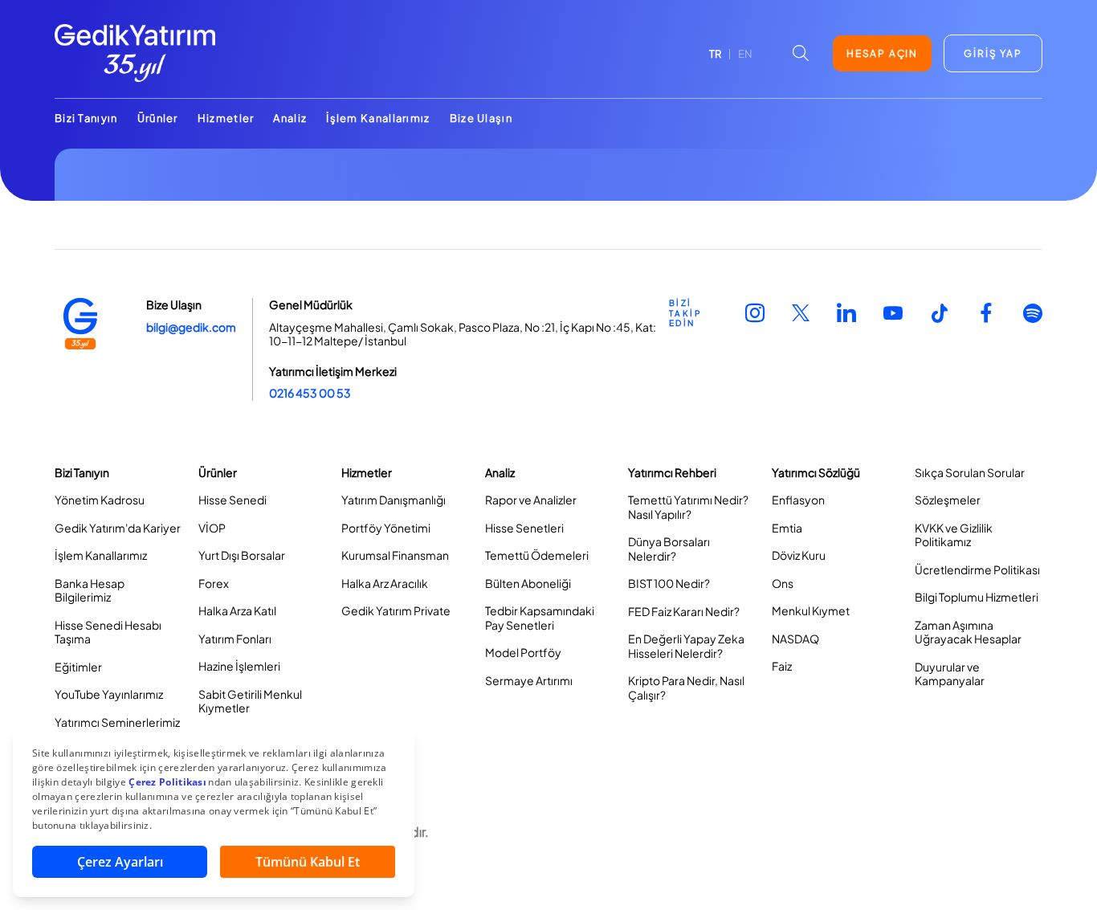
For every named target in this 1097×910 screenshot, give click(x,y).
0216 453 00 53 (310, 393)
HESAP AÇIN (882, 53)
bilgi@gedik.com (191, 327)
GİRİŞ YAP (993, 53)
